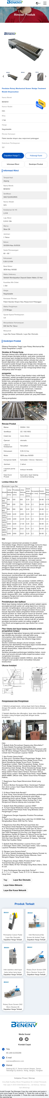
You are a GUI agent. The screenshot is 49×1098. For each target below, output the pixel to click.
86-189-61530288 (13, 1053)
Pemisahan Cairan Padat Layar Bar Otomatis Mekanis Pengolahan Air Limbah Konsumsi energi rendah (12, 936)
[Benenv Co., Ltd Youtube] (26, 1039)
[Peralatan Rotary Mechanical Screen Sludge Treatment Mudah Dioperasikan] (24, 46)
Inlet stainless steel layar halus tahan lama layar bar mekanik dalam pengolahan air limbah (13, 971)
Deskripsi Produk (36, 164)
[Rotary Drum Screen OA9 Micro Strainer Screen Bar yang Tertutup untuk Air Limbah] (36, 955)
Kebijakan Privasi (20, 1078)
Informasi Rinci (13, 164)
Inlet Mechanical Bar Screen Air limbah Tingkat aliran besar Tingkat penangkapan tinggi (36, 936)
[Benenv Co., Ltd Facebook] (21, 1039)
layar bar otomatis (22, 880)
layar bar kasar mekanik (15, 890)
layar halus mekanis (13, 885)
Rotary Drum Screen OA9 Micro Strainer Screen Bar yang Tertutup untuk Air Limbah (36, 971)
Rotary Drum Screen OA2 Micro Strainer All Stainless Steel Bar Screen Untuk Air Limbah (12, 1005)
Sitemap (32, 1078)
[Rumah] (24, 1027)
